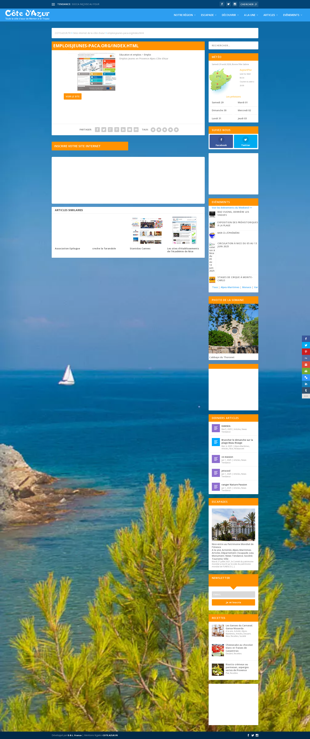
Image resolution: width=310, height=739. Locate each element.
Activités (227, 549)
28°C (218, 87)
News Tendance (234, 555)
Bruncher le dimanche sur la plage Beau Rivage (237, 441)
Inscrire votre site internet (77, 146)
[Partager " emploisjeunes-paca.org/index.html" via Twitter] (104, 129)
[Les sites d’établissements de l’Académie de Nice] (184, 230)
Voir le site (73, 96)
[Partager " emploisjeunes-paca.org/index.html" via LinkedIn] (123, 129)
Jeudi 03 (242, 118)
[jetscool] (216, 473)
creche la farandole (104, 248)
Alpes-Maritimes (230, 287)
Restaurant (239, 448)
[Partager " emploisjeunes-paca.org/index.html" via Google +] (110, 129)
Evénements (291, 15)
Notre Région (183, 15)
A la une (249, 15)
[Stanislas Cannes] (147, 230)
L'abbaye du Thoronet (221, 357)
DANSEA (226, 426)
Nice (231, 448)
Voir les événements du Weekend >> (232, 207)
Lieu (251, 552)
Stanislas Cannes (140, 248)
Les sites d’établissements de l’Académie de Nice (183, 250)
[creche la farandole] (109, 230)
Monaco (246, 287)
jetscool (226, 470)
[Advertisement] (128, 180)
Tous (215, 287)
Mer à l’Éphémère (228, 232)
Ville (226, 558)
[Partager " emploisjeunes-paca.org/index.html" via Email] (129, 129)
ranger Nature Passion (234, 484)
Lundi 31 (216, 118)
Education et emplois (130, 54)
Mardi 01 (243, 102)
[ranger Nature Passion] (216, 487)
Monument (218, 555)
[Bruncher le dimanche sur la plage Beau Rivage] (216, 442)
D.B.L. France (75, 735)
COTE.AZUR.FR (110, 735)
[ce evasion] (216, 459)
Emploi (147, 54)
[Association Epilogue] (72, 230)
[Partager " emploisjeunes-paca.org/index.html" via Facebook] (97, 129)
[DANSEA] (216, 428)
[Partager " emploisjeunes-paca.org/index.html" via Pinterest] (117, 129)
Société (248, 555)
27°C (218, 76)
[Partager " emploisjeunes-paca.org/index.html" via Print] (136, 129)
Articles (269, 15)
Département (229, 552)
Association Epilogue (67, 248)
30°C (228, 79)
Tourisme (217, 558)
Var (256, 287)
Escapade (207, 15)
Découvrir (229, 15)
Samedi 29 (217, 102)
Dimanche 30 (219, 110)
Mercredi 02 (244, 110)
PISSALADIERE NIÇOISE (84, 4)
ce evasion (227, 456)
